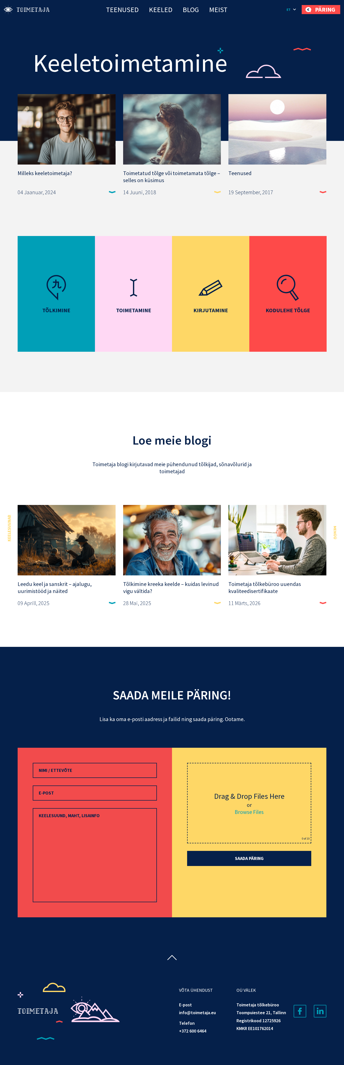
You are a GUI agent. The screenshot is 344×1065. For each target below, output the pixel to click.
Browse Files (249, 811)
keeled (161, 10)
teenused (122, 10)
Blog (191, 10)
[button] (291, 9)
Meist (218, 10)
